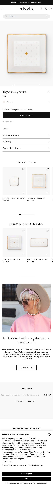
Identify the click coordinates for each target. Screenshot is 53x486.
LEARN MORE (26, 368)
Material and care (11, 135)
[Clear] (46, 16)
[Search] (7, 8)
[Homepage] (26, 8)
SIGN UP (47, 395)
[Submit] (6, 16)
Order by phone (8, 121)
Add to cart (26, 115)
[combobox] (26, 17)
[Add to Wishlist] (49, 92)
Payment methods (11, 148)
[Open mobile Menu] (2, 8)
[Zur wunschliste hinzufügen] (23, 169)
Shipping (7, 142)
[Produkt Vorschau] (23, 192)
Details (6, 129)
